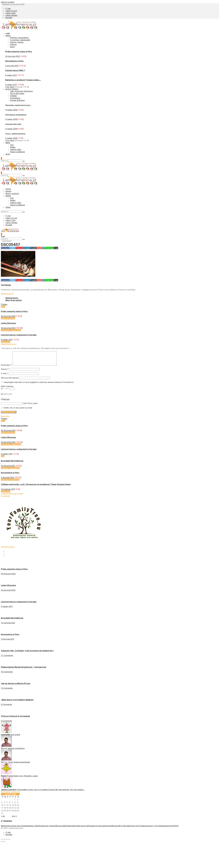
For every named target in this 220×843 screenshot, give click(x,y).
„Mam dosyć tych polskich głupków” (17, 700)
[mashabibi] (6, 732)
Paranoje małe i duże (13, 124)
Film (2, 456)
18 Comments (7, 672)
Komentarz (6, 365)
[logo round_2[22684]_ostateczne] (24, 544)
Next (12, 87)
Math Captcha (7, 386)
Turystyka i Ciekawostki (11, 330)
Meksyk (4, 826)
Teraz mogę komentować (19, 762)
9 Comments (6, 704)
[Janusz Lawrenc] (6, 787)
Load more (5, 342)
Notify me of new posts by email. (18, 408)
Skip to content (7, 2)
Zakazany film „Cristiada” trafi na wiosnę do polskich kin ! (27, 651)
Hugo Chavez (49, 826)
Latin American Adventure (21, 91)
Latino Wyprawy (8, 318)
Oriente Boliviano (17, 100)
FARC (176, 826)
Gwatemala (70, 826)
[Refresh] (5, 399)
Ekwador (92, 826)
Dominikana (15, 98)
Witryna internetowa (10, 378)
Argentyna (83, 826)
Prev (7, 87)
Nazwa (5, 369)
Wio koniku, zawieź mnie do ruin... (18, 105)
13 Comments (7, 688)
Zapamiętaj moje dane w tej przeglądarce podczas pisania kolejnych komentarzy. (39, 382)
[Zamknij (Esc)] (2, 839)
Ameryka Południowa (10, 479)
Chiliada (13, 96)
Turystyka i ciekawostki (20, 40)
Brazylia (115, 826)
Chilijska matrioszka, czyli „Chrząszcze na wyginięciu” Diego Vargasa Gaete (36, 484)
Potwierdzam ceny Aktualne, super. (22, 776)
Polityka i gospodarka (19, 37)
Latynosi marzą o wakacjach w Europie (18, 335)
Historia (13, 44)
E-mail (4, 373)
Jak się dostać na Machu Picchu (15, 683)
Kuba (41, 826)
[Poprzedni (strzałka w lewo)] (2, 841)
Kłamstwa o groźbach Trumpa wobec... (23, 80)
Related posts (12, 298)
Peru (3, 306)
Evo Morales (124, 826)
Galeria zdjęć (33, 826)
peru (10, 826)
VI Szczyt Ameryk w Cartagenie (15, 716)
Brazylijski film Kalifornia (12, 461)
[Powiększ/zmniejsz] (9, 839)
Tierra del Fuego (17, 93)
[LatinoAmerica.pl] (19, 29)
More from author (14, 300)
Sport (12, 47)
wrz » (14, 816)
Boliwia (163, 826)
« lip (3, 816)
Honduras (100, 826)
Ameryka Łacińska (20, 826)
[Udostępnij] (4, 839)
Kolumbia (108, 826)
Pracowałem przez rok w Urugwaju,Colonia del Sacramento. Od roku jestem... (51, 789)
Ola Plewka (6, 285)
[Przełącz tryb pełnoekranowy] (7, 839)
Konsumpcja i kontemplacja (15, 115)
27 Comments (7, 655)
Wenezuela (60, 826)
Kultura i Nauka (16, 42)
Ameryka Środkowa (139, 826)
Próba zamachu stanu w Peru (18, 51)
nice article (15, 734)
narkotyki (170, 826)
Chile (77, 826)
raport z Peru (154, 826)
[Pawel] (6, 773)
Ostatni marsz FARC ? (15, 70)
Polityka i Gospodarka (10, 468)
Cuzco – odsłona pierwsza (15, 133)
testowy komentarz (16, 748)
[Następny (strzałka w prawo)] (4, 841)
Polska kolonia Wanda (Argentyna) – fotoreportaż (23, 667)
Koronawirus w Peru (14, 61)
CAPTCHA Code (30, 403)
